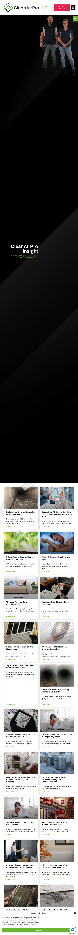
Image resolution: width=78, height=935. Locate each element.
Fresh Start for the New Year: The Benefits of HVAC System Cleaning (20, 779)
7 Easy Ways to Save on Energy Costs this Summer (20, 558)
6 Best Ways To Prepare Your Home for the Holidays (54, 823)
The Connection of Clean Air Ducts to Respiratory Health (57, 736)
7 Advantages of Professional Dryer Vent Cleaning (54, 648)
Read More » (10, 526)
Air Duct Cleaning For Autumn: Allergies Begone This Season (19, 866)
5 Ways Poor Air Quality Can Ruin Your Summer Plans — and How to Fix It (57, 514)
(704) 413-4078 (46, 7)
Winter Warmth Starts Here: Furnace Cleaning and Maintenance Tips (53, 779)
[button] (75, 18)
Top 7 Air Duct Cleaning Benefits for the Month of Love (20, 667)
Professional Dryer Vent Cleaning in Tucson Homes (20, 513)
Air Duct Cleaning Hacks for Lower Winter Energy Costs (21, 736)
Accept (39, 930)
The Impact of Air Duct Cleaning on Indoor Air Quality (55, 691)
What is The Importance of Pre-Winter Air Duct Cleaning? (55, 866)
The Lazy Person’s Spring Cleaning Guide (17, 603)
